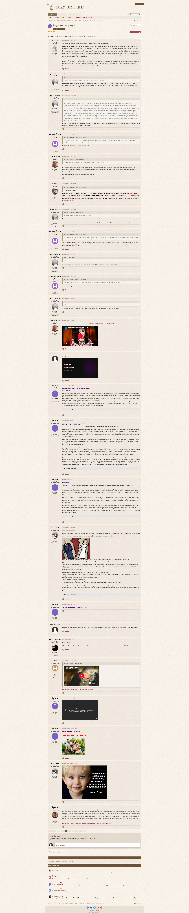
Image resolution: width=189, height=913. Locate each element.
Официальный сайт (74, 14)
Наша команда (77, 17)
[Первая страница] (49, 36)
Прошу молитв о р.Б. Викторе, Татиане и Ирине (62, 882)
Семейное (72, 27)
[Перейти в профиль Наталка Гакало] (50, 870)
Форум (50, 17)
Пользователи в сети (88, 17)
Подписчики (134, 25)
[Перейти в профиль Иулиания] (55, 815)
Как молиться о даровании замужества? (61, 869)
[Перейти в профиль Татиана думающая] (50, 884)
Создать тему (124, 32)
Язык (91, 910)
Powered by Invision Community (94, 912)
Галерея (69, 17)
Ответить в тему (136, 32)
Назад (52, 36)
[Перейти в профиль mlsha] (55, 668)
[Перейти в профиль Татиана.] (50, 26)
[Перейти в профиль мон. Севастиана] (55, 647)
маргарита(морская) (55, 135)
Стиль (96, 910)
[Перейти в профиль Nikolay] (50, 877)
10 (74, 36)
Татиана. (58, 27)
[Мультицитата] (63, 69)
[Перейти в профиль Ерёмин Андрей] (55, 82)
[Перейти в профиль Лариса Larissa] (55, 164)
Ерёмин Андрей (55, 74)
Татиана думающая (59, 884)
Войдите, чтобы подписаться (123, 25)
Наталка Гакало (58, 870)
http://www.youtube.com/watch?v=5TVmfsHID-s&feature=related (77, 689)
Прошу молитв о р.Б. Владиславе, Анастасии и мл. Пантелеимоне (66, 888)
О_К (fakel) (55, 527)
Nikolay (56, 876)
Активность (62, 14)
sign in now (80, 838)
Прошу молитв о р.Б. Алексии (58, 894)
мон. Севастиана (55, 640)
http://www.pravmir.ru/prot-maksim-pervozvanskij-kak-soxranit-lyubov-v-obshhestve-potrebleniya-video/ (87, 823)
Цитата (67, 68)
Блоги (63, 17)
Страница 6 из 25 (90, 36)
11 (139, 25)
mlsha (55, 660)
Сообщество (52, 14)
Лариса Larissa (55, 156)
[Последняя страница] (85, 36)
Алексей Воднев (59, 896)
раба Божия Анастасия (60, 890)
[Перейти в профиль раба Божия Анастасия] (50, 890)
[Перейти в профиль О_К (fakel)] (55, 535)
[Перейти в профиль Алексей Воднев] (50, 896)
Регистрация (139, 3)
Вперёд (81, 36)
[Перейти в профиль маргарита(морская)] (55, 144)
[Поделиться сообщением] (139, 40)
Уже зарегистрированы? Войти (125, 4)
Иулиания (55, 807)
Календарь (57, 17)
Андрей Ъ (55, 183)
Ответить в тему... (61, 845)
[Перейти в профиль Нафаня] (55, 48)
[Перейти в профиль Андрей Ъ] (55, 191)
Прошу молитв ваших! (57, 875)
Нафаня (55, 40)
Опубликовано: (69, 40)
